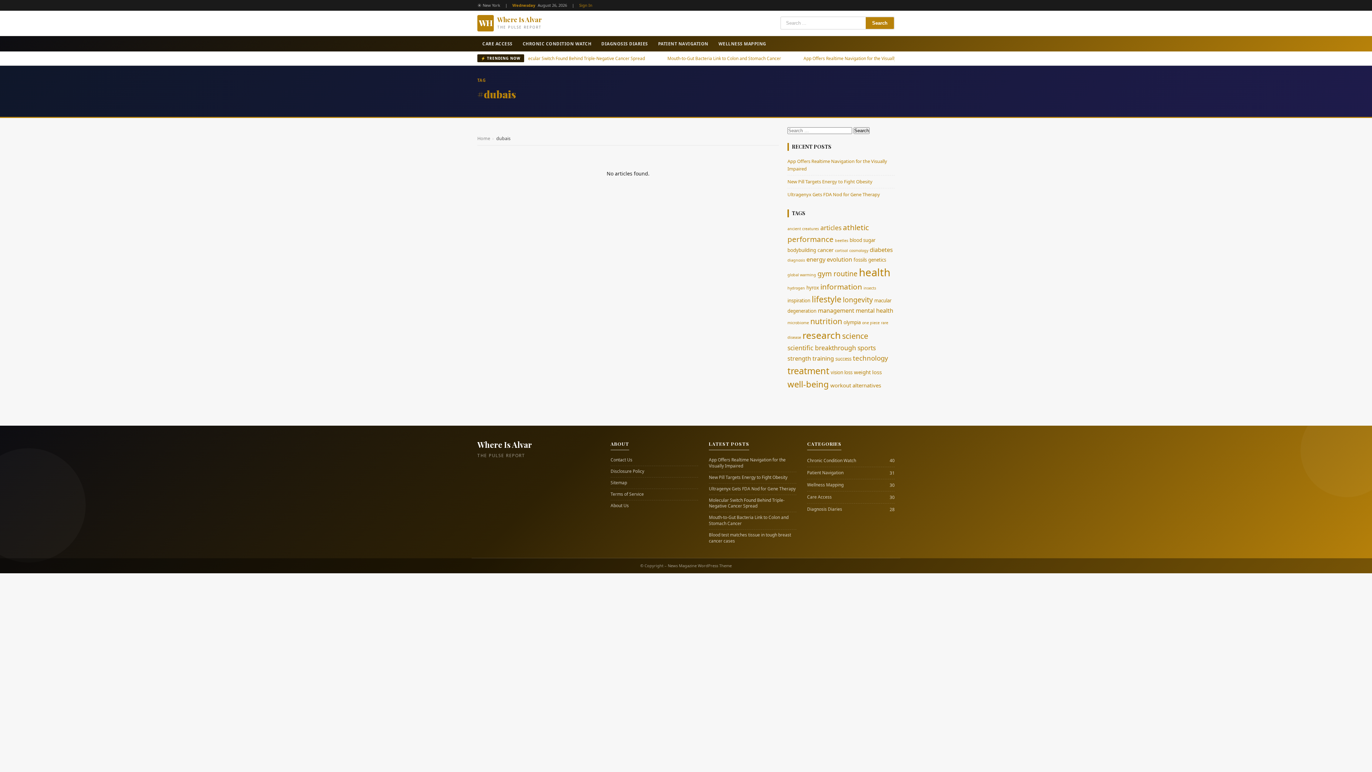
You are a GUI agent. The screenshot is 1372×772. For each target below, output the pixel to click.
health (874, 272)
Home (483, 138)
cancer (825, 249)
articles (830, 227)
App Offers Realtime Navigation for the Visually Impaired (820, 58)
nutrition (826, 321)
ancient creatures (803, 228)
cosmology (858, 250)
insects (870, 288)
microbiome (798, 322)
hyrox (812, 287)
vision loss (841, 372)
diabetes (881, 250)
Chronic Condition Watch (557, 44)
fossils (860, 260)
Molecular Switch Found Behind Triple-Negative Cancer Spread (543, 58)
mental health (874, 310)
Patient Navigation (683, 44)
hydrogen (796, 288)
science (855, 336)
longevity (858, 300)
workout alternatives (855, 385)
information (841, 287)
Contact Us (621, 460)
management (836, 310)
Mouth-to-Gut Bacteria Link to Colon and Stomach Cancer (684, 58)
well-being (808, 384)
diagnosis (796, 260)
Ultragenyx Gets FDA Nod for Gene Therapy (833, 194)
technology (870, 357)
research (821, 335)
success (843, 359)
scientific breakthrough (821, 347)
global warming (801, 274)
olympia (852, 322)
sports (867, 347)
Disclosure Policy (627, 471)
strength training (810, 358)
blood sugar (862, 240)
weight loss (868, 372)
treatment (808, 371)
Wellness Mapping (742, 44)
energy (815, 259)
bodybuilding (801, 250)
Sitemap (619, 483)
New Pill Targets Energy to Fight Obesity (830, 181)
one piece (871, 322)
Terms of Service (627, 494)
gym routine (837, 273)
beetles (841, 240)
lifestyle (826, 299)
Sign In (585, 5)
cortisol (841, 250)
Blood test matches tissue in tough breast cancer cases (750, 538)
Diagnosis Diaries (624, 44)
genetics (877, 260)
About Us (620, 506)
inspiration (798, 300)
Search (880, 23)
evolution (839, 259)
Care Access (497, 44)
